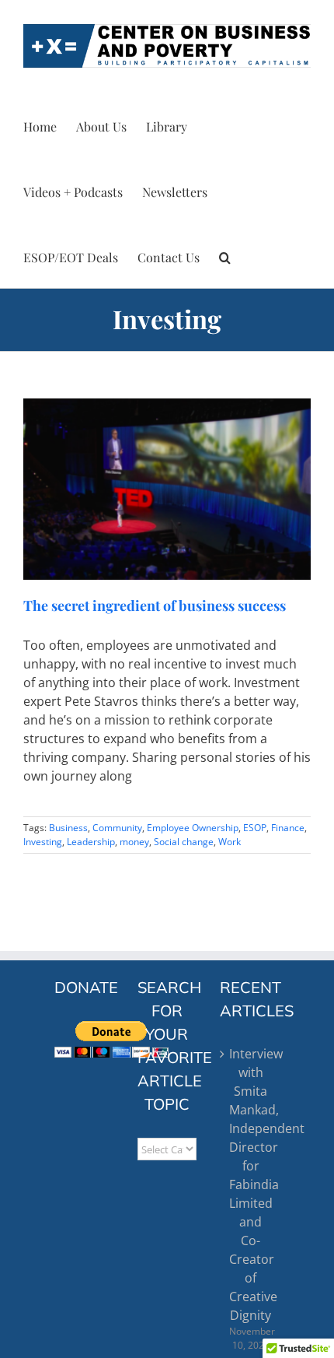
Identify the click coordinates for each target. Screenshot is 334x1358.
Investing (42, 841)
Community (117, 827)
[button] (225, 255)
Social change (184, 841)
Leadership (91, 841)
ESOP (254, 827)
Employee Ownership (192, 827)
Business (68, 827)
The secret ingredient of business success (154, 605)
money (134, 841)
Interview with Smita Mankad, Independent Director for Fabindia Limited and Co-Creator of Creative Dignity (250, 1184)
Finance (287, 827)
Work (229, 841)
